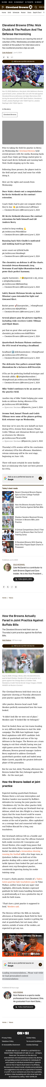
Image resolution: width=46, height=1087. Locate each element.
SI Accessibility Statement (11, 1045)
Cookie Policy (31, 1038)
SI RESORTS (39, 2)
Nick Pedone (6, 640)
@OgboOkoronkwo (12, 281)
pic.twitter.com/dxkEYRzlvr (23, 333)
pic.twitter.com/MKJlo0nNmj (14, 284)
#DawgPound (37, 306)
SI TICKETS (29, 2)
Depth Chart (37, 13)
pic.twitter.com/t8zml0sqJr (13, 253)
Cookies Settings (32, 1045)
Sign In (41, 7)
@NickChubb (23, 250)
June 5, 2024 (35, 210)
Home (4, 13)
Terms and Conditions (34, 1041)
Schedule (16, 13)
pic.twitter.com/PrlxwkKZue (14, 232)
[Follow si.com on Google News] (40, 478)
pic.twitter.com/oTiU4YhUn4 (14, 355)
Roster (23, 13)
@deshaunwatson (22, 352)
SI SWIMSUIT (19, 2)
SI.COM (4, 2)
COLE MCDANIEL (19, 565)
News (11, 598)
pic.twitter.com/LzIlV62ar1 (27, 207)
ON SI (11, 2)
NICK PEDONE (18, 992)
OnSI (9, 13)
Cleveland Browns (9, 115)
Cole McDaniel (7, 53)
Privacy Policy (7, 1038)
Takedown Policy (8, 1041)
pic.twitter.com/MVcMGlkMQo (15, 404)
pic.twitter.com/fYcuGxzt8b (14, 438)
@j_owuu (39, 278)
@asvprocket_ (23, 306)
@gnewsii (28, 278)
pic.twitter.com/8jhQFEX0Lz (14, 309)
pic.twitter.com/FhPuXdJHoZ (27, 380)
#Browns (28, 401)
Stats (29, 13)
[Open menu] (3, 7)
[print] (15, 587)
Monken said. (13, 906)
